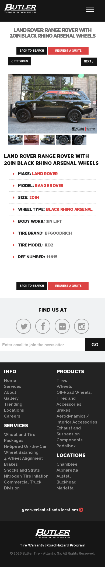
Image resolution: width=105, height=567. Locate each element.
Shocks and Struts (22, 470)
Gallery (11, 398)
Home (10, 380)
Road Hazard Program (66, 545)
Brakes (11, 464)
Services (12, 386)
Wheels (64, 386)
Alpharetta (67, 470)
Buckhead (66, 482)
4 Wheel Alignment (23, 458)
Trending (13, 404)
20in (34, 197)
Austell (64, 476)
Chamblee (67, 464)
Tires (62, 380)
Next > (89, 61)
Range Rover (49, 185)
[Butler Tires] (52, 535)
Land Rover (45, 173)
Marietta (65, 488)
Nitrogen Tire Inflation (26, 476)
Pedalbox (66, 445)
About (10, 392)
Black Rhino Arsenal (69, 209)
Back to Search (32, 50)
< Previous (19, 61)
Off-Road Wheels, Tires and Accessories (74, 398)
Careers (12, 416)
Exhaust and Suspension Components (70, 434)
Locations (14, 410)
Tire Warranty (32, 545)
